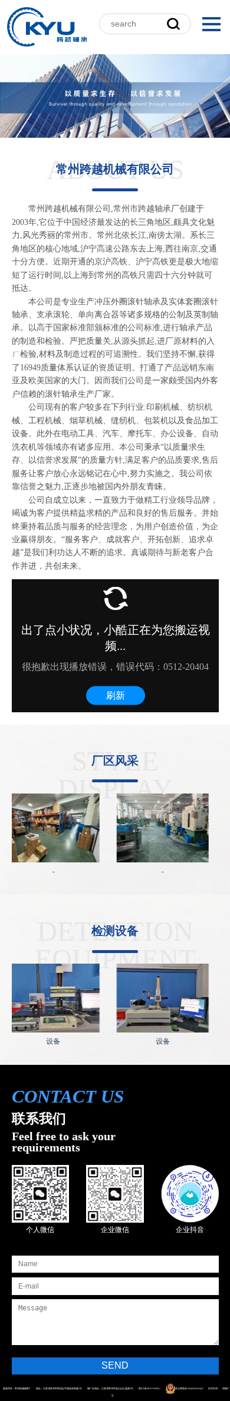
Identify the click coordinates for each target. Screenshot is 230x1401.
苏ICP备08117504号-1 (149, 1388)
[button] (213, 23)
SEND (115, 1365)
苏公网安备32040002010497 (189, 1388)
